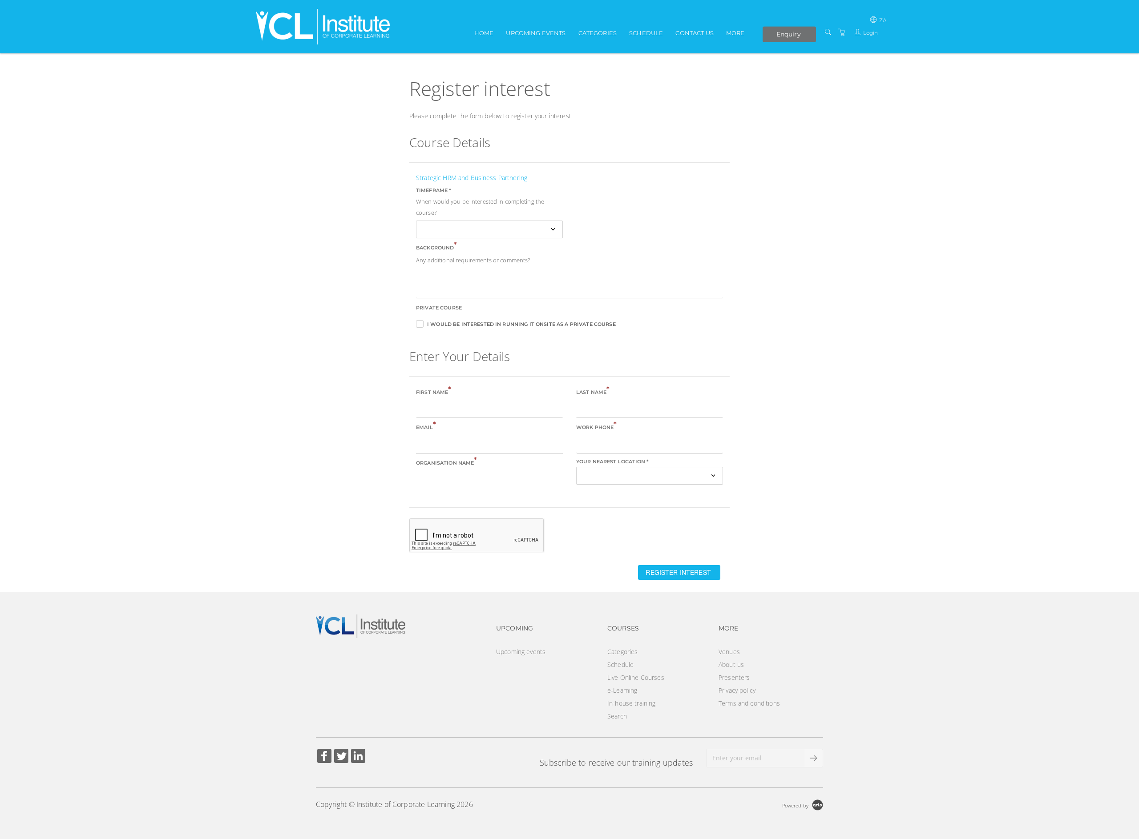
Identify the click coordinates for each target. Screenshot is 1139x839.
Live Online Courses (635, 677)
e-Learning (622, 690)
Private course (439, 308)
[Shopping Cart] (841, 32)
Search (617, 716)
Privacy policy (737, 690)
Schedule (646, 32)
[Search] (828, 32)
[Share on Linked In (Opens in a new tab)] (358, 757)
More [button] (735, 32)
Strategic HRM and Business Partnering (471, 177)
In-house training (631, 703)
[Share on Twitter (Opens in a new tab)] (341, 757)
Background (436, 247)
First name (434, 391)
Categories (597, 32)
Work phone (596, 426)
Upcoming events (535, 32)
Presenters (734, 677)
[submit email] (813, 758)
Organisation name (446, 462)
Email (426, 426)
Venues (729, 651)
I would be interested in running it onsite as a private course (521, 324)
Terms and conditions (749, 703)
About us (731, 664)
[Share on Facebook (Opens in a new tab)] (324, 757)
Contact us (694, 32)
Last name (593, 391)
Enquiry (788, 34)
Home (484, 32)
